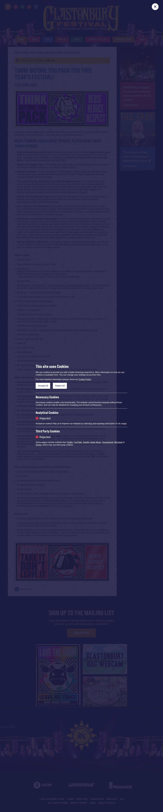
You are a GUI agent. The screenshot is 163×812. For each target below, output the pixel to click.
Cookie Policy (85, 379)
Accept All (43, 385)
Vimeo (39, 445)
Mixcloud (118, 442)
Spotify (86, 442)
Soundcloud (107, 442)
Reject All (60, 385)
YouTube (78, 442)
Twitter (70, 442)
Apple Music (95, 442)
